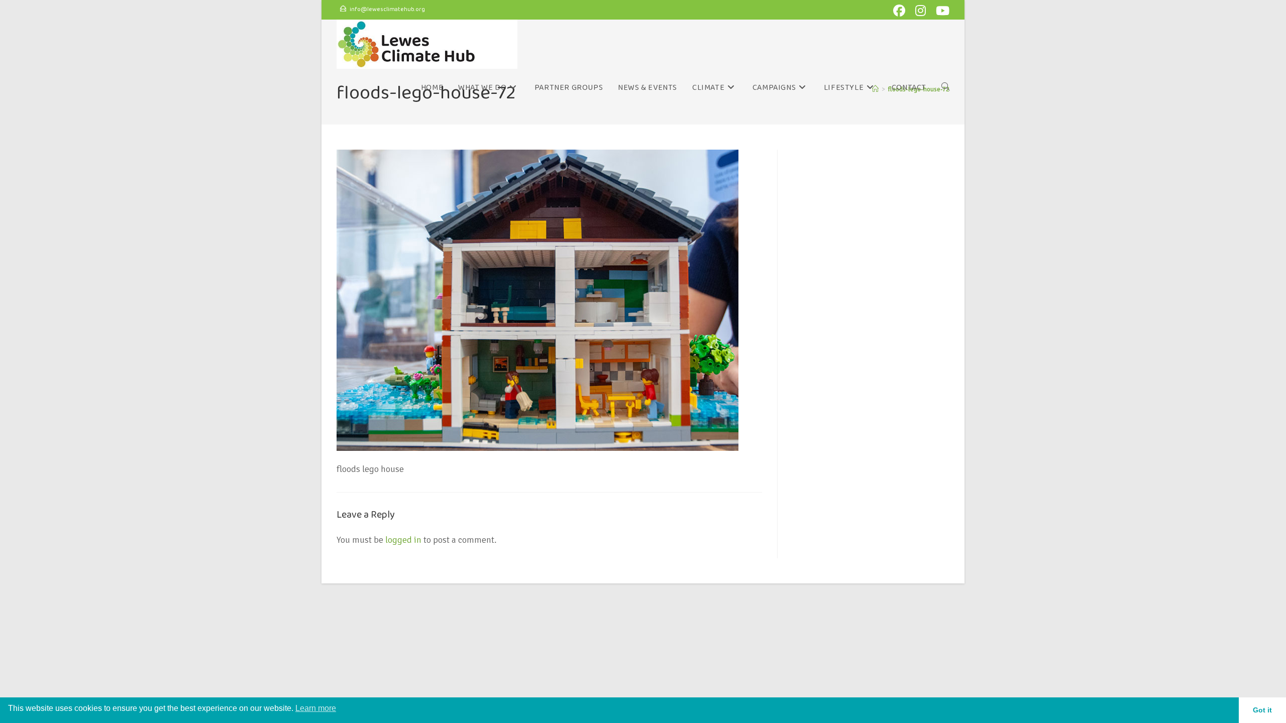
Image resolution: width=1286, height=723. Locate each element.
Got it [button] (1262, 710)
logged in (403, 539)
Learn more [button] (315, 708)
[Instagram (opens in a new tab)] (922, 11)
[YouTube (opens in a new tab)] (941, 11)
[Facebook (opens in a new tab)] (901, 11)
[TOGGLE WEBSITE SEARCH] (945, 88)
